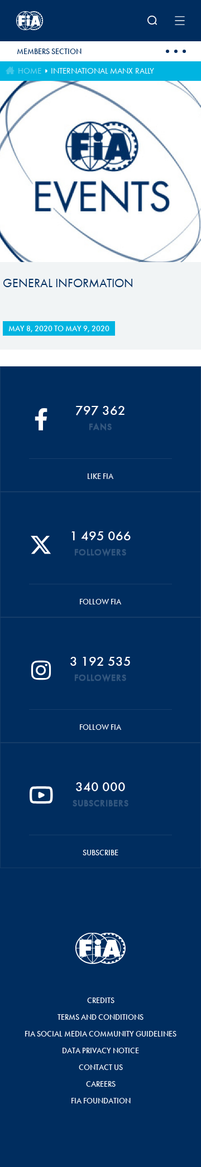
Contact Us (101, 1067)
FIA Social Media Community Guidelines (100, 1034)
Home (29, 70)
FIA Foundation (101, 1101)
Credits (100, 1000)
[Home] (47, 20)
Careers (101, 1084)
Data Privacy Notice (100, 1050)
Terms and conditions (100, 1017)
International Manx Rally (102, 70)
